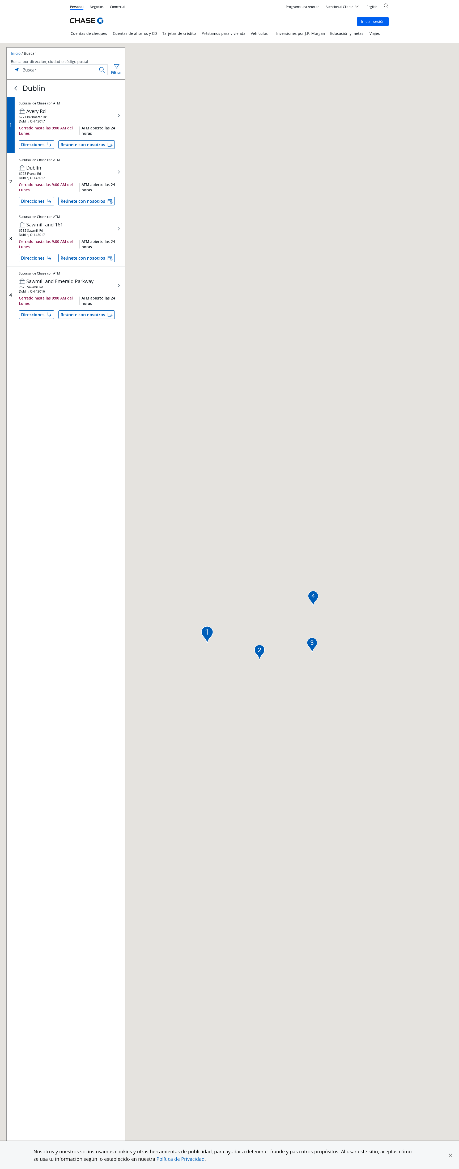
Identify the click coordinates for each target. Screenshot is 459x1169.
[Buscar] (102, 70)
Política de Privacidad (180, 1159)
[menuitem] (302, 6)
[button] (450, 1155)
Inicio (15, 53)
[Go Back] (15, 88)
